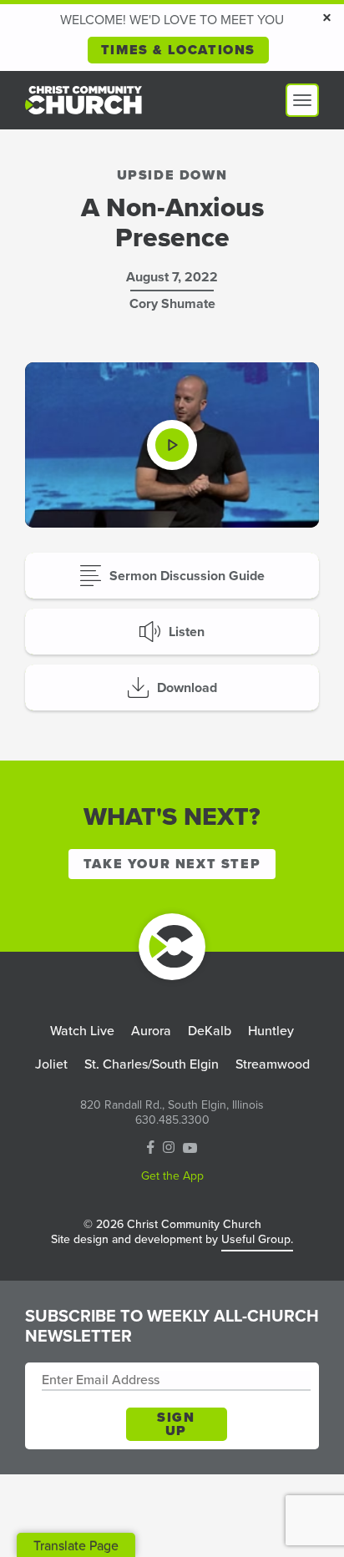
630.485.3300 (172, 1120)
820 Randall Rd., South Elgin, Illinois (172, 1105)
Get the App (172, 1176)
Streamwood (272, 1064)
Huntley (271, 1030)
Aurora (151, 1030)
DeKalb (209, 1030)
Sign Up (176, 1424)
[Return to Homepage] (172, 946)
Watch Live (82, 1030)
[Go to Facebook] (150, 1149)
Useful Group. (257, 1239)
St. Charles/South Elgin (151, 1064)
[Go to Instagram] (169, 1148)
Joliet (51, 1064)
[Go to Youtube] (190, 1148)
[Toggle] (302, 100)
